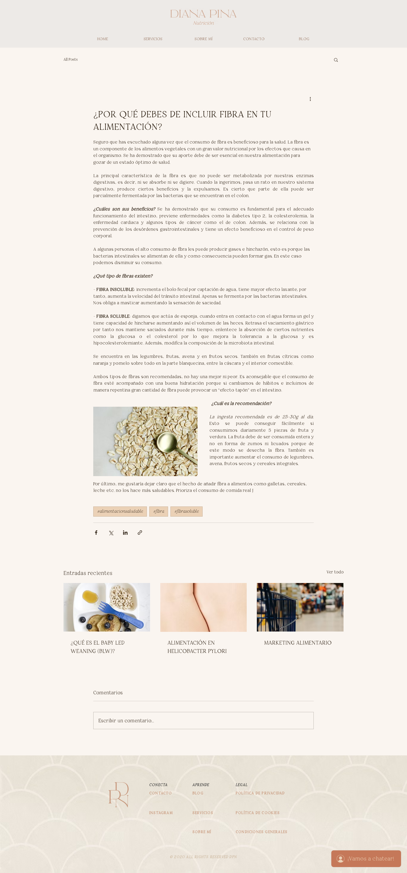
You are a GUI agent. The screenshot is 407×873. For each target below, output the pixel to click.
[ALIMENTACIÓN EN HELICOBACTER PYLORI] (203, 607)
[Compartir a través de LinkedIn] (125, 532)
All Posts (70, 59)
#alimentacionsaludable (120, 511)
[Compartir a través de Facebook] (96, 532)
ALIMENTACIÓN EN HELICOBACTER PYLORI (197, 646)
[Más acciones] (310, 98)
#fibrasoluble (186, 511)
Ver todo (335, 572)
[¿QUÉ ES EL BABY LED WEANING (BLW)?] (106, 607)
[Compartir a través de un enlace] (140, 532)
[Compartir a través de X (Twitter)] (111, 532)
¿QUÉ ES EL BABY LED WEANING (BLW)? (98, 646)
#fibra (158, 511)
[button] (336, 59)
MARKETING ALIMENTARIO (298, 642)
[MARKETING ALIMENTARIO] (300, 607)
